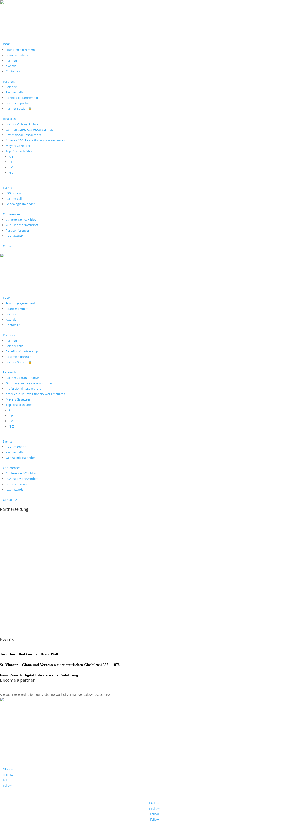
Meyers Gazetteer (18, 146)
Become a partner (18, 103)
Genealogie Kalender (20, 204)
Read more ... (17, 633)
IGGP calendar (16, 193)
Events (7, 188)
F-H (11, 162)
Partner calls (14, 92)
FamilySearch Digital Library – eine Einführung (39, 675)
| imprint (233, 829)
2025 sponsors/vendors (22, 225)
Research (9, 119)
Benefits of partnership (22, 98)
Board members (17, 55)
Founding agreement (20, 50)
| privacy (247, 829)
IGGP (6, 44)
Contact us (13, 71)
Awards (11, 66)
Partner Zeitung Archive (22, 124)
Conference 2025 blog (21, 220)
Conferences (11, 214)
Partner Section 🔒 (19, 108)
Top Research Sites (19, 151)
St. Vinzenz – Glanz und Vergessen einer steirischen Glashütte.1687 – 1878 (60, 665)
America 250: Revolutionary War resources (35, 140)
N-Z (11, 173)
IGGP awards (15, 236)
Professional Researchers (23, 135)
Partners (12, 60)
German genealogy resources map (30, 129)
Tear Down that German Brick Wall (29, 654)
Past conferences (18, 230)
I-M (11, 167)
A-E (11, 157)
